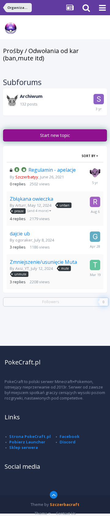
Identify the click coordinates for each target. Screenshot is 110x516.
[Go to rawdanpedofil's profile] (95, 202)
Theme (41, 513)
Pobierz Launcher (27, 442)
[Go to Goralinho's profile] (95, 236)
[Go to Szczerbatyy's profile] (95, 173)
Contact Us (66, 513)
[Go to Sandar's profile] (99, 99)
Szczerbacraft (64, 504)
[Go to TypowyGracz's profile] (95, 265)
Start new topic (55, 135)
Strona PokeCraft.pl (30, 436)
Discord (67, 442)
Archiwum (31, 96)
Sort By (89, 156)
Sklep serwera (23, 447)
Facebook (69, 436)
